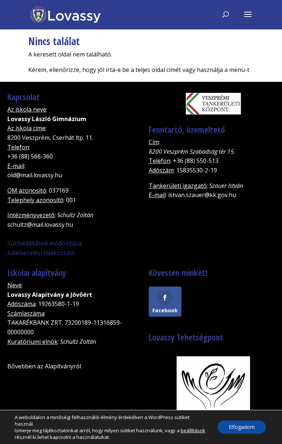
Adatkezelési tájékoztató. (41, 253)
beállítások (193, 430)
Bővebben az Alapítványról (44, 366)
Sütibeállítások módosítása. (45, 243)
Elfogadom (242, 426)
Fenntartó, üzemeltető (187, 129)
